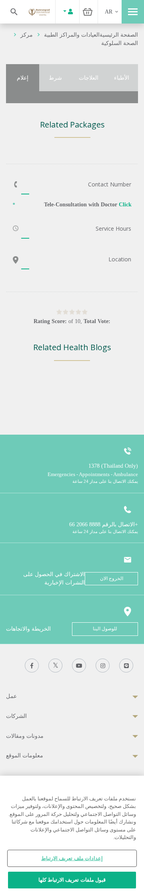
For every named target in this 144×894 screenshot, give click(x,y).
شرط (55, 78)
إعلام (22, 78)
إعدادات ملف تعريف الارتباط (71, 858)
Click (125, 205)
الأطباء (121, 78)
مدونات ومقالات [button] (25, 736)
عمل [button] (11, 696)
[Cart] (88, 12)
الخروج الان (111, 578)
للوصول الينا (105, 628)
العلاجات (88, 78)
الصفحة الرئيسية (119, 35)
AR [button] (108, 12)
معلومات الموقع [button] (24, 756)
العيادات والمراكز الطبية (72, 35)
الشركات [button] (16, 716)
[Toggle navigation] (133, 12)
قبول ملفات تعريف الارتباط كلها (72, 880)
